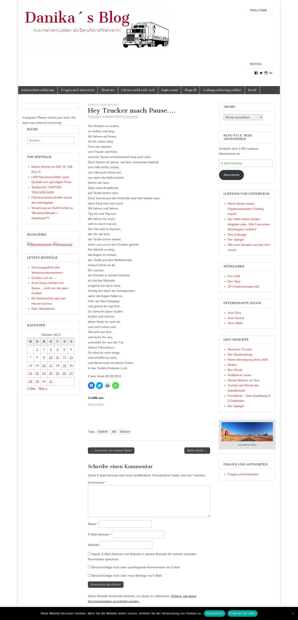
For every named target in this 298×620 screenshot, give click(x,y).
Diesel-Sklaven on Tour (244, 380)
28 (30, 381)
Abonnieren (232, 175)
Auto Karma (236, 318)
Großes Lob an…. (43, 278)
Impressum (169, 90)
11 (57, 357)
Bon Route (235, 370)
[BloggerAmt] (39, 244)
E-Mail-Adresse (99, 534)
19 (64, 365)
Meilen (232, 365)
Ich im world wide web (138, 90)
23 (44, 373)
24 (51, 373)
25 (57, 373)
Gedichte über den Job (103, 104)
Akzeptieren (214, 613)
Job (113, 431)
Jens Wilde (235, 323)
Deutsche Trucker (240, 349)
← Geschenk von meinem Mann (111, 450)
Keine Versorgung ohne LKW (248, 359)
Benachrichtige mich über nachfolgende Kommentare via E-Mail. (136, 567)
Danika (95, 116)
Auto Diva (234, 312)
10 (51, 357)
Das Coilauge (237, 234)
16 (44, 365)
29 (37, 381)
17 (51, 365)
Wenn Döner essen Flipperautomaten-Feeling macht (246, 209)
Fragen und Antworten (77, 90)
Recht (252, 90)
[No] (292, 613)
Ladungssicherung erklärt (222, 90)
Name (93, 524)
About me (108, 90)
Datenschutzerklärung (37, 90)
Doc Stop (234, 281)
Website (93, 545)
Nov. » (43, 388)
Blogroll (190, 90)
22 (37, 373)
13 (71, 357)
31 (51, 381)
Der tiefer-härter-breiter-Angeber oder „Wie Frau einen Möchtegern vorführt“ (249, 224)
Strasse (125, 431)
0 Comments (130, 116)
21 (30, 373)
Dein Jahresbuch (43, 308)
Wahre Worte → (197, 450)
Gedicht (103, 431)
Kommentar (97, 482)
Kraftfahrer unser (239, 375)
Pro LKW (234, 276)
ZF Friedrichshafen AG (243, 286)
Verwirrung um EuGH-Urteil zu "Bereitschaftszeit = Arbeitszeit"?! (52, 213)
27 (71, 373)
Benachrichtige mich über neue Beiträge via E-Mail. (127, 575)
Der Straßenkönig (240, 354)
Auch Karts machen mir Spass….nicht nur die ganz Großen (50, 288)
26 (64, 373)
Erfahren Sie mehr (242, 613)
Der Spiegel (236, 239)
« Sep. (31, 388)
